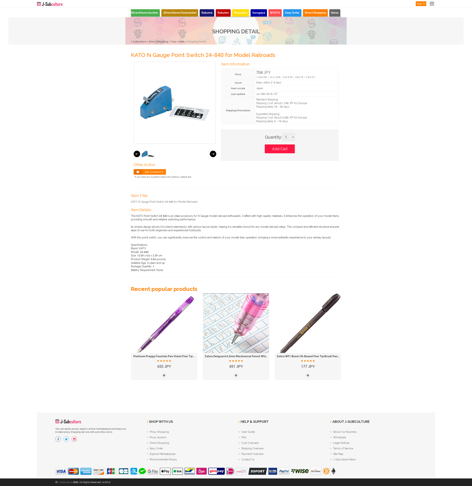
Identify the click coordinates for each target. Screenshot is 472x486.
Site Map (338, 453)
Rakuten (223, 12)
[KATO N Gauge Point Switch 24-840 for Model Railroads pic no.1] (148, 153)
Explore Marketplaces (163, 453)
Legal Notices (341, 442)
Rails (182, 41)
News (335, 12)
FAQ (243, 437)
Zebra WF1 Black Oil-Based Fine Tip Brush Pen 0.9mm (312, 356)
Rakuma (207, 12)
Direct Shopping (315, 12)
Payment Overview (252, 453)
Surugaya (258, 12)
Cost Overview (250, 442)
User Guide (248, 431)
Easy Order (292, 12)
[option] (148, 154)
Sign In (421, 3)
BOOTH (275, 12)
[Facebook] (58, 439)
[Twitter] (66, 439)
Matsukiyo (240, 12)
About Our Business (345, 431)
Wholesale (339, 437)
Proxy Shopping (159, 431)
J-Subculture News (344, 459)
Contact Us (247, 459)
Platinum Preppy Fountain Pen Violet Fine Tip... (164, 356)
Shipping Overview (252, 448)
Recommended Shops (163, 459)
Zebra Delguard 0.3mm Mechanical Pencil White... (238, 356)
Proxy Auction (158, 437)
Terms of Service (343, 448)
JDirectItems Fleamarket (179, 12)
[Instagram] (74, 439)
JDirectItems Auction (144, 12)
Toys (173, 41)
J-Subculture (138, 41)
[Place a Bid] (164, 375)
